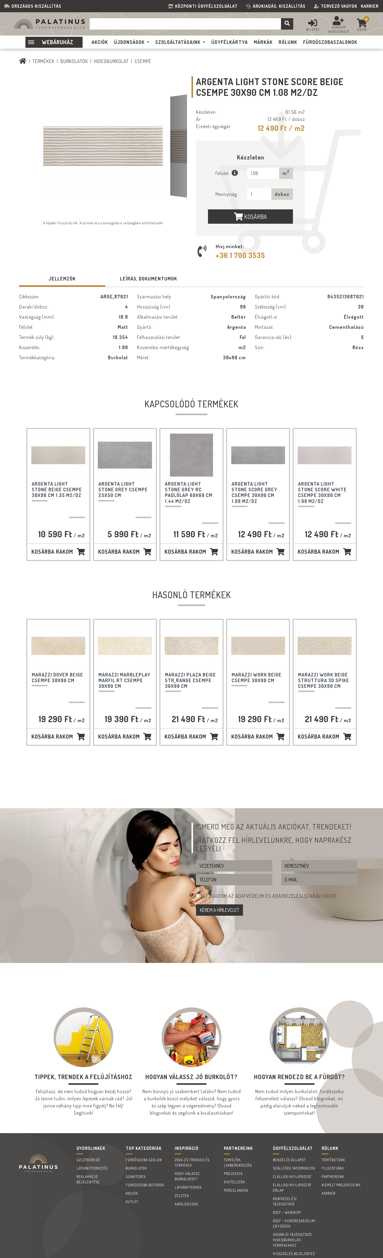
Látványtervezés (92, 1168)
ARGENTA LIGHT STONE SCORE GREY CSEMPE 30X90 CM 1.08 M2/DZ (254, 492)
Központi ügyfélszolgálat (207, 6)
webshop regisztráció (338, 29)
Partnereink (333, 1176)
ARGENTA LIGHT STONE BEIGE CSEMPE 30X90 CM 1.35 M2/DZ (57, 489)
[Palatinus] (23, 61)
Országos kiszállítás (36, 6)
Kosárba (255, 216)
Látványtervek (188, 1187)
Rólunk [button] (288, 42)
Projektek (233, 1173)
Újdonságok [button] (129, 42)
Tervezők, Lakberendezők (238, 1163)
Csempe (143, 61)
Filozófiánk (333, 1168)
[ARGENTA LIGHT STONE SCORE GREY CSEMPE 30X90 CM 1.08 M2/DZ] (258, 455)
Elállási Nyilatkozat (292, 1176)
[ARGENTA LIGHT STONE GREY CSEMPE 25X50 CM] (125, 455)
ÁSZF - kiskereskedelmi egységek (294, 1223)
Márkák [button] (263, 42)
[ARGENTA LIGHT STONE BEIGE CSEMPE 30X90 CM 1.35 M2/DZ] (58, 455)
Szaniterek (136, 1176)
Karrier (370, 6)
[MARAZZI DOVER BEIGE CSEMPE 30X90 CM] (58, 646)
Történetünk (333, 1160)
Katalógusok (186, 1204)
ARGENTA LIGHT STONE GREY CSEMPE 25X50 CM (123, 489)
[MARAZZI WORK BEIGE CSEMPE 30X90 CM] (258, 646)
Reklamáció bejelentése (88, 1179)
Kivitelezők (234, 1182)
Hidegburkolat (111, 61)
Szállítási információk (294, 1168)
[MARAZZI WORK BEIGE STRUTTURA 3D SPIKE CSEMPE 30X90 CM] (324, 646)
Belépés (312, 29)
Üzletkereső (88, 1160)
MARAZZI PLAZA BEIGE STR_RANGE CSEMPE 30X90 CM (190, 680)
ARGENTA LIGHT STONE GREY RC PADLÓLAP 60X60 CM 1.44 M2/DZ (188, 492)
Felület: (223, 173)
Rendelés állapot (289, 1160)
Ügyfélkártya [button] (229, 42)
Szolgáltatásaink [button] (177, 42)
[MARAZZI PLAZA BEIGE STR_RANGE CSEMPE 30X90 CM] (191, 646)
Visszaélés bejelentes (294, 1253)
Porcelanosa (236, 1190)
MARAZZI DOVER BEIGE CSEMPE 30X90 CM (57, 677)
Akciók (132, 1193)
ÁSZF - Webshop (287, 1212)
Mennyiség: (226, 194)
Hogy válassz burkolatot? (187, 1176)
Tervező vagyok (339, 6)
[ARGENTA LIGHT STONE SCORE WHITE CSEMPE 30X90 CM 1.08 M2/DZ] (324, 455)
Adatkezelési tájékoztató (285, 1201)
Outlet (132, 1201)
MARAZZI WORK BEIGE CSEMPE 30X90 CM (257, 677)
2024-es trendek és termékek (192, 1163)
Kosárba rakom (52, 551)
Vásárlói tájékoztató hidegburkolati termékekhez (292, 1240)
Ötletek (182, 1195)
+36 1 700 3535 (240, 255)
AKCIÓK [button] (100, 42)
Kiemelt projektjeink (341, 1185)
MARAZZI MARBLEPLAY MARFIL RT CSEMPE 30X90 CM (124, 680)
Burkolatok (74, 61)
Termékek (43, 61)
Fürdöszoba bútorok (145, 1185)
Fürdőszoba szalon (144, 1160)
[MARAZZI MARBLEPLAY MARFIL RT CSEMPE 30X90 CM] (125, 646)
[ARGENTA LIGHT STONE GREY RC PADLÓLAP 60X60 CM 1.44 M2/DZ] (191, 455)
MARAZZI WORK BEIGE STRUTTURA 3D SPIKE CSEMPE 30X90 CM (323, 680)
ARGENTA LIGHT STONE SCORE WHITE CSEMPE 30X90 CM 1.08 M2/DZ (322, 492)
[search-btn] (287, 24)
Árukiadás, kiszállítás (279, 6)
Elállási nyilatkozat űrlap (292, 1188)
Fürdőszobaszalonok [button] (330, 42)
